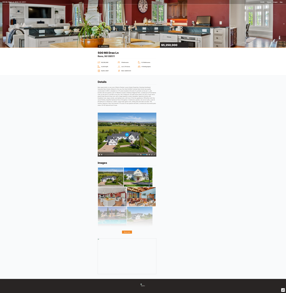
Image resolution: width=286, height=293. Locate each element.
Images (275, 2)
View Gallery (104, 46)
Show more (127, 232)
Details (262, 2)
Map (281, 2)
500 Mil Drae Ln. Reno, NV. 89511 (14, 2)
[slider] (118, 154)
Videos (269, 2)
